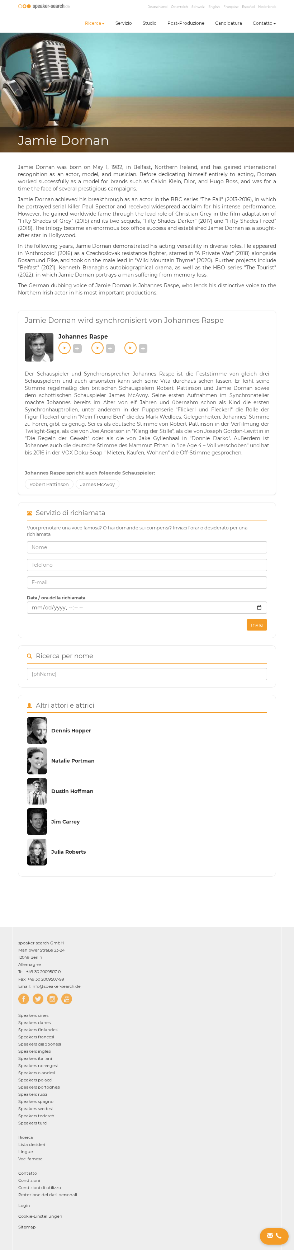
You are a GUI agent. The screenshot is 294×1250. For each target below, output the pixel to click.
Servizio (123, 23)
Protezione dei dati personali (47, 1194)
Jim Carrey (65, 822)
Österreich (179, 7)
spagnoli (37, 1101)
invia (257, 625)
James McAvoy (97, 484)
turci (32, 1123)
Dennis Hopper (71, 730)
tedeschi (37, 1115)
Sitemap (27, 1227)
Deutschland (157, 7)
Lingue (25, 1151)
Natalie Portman (73, 761)
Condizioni (29, 1180)
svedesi (35, 1108)
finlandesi (38, 1029)
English (214, 7)
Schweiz (198, 7)
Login (24, 1205)
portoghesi (39, 1087)
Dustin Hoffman (72, 791)
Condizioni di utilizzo (39, 1187)
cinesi (33, 1015)
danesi (35, 1022)
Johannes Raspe (83, 336)
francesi (36, 1036)
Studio (150, 23)
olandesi (36, 1072)
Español (248, 7)
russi (32, 1094)
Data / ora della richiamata (56, 597)
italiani (35, 1058)
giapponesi (39, 1044)
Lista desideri (31, 1144)
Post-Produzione (185, 23)
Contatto (262, 23)
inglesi (34, 1051)
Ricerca (93, 23)
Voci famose (30, 1158)
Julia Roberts (68, 852)
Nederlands (267, 7)
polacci (35, 1079)
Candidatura (228, 23)
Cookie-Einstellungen (40, 1216)
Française (230, 7)
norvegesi (38, 1065)
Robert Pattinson (49, 484)
